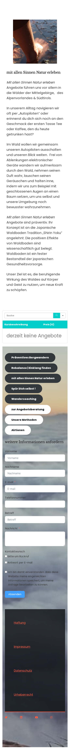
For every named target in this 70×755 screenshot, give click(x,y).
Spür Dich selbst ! (23, 389)
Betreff (9, 513)
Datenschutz (23, 671)
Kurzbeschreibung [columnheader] (16, 324)
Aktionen (17, 430)
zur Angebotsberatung (27, 409)
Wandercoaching (23, 399)
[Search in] (63, 315)
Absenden (14, 594)
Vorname (11, 451)
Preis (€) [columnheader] (48, 324)
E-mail (9, 482)
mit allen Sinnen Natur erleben (33, 378)
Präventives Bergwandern (30, 357)
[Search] (56, 315)
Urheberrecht (23, 695)
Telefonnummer (15, 498)
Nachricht (11, 528)
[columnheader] (64, 324)
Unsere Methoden (24, 420)
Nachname (12, 467)
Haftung (20, 623)
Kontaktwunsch (15, 551)
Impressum (22, 647)
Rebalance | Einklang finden (31, 368)
